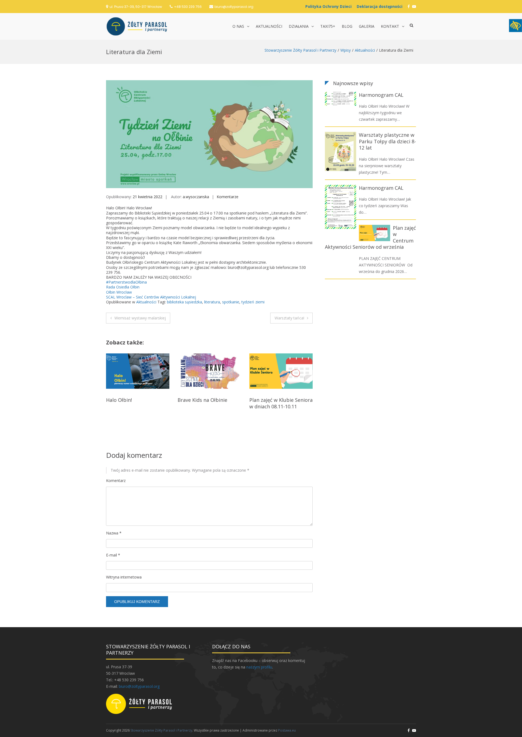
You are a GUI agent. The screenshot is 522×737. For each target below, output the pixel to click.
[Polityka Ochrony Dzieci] (329, 6)
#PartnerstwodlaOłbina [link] (126, 282)
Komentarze (227, 196)
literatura (212, 301)
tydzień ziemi (253, 301)
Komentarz (116, 480)
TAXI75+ (327, 26)
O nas (238, 26)
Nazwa (114, 533)
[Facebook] (409, 6)
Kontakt (390, 26)
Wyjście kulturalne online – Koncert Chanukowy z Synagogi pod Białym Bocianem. (280, 409)
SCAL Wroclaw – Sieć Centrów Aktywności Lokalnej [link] (151, 297)
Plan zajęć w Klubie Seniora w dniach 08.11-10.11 (209, 403)
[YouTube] (414, 6)
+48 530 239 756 (188, 6)
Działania (299, 26)
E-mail (113, 555)
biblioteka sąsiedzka (184, 301)
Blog (347, 26)
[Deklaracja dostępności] (381, 6)
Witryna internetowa (124, 577)
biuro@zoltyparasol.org (234, 6)
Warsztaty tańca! (289, 318)
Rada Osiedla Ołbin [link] (122, 287)
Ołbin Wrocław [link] (119, 292)
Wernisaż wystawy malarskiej (140, 318)
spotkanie (230, 301)
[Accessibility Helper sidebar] (515, 25)
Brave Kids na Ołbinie (131, 400)
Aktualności (269, 26)
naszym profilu (259, 667)
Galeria (366, 26)
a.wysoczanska (196, 196)
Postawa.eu (287, 730)
